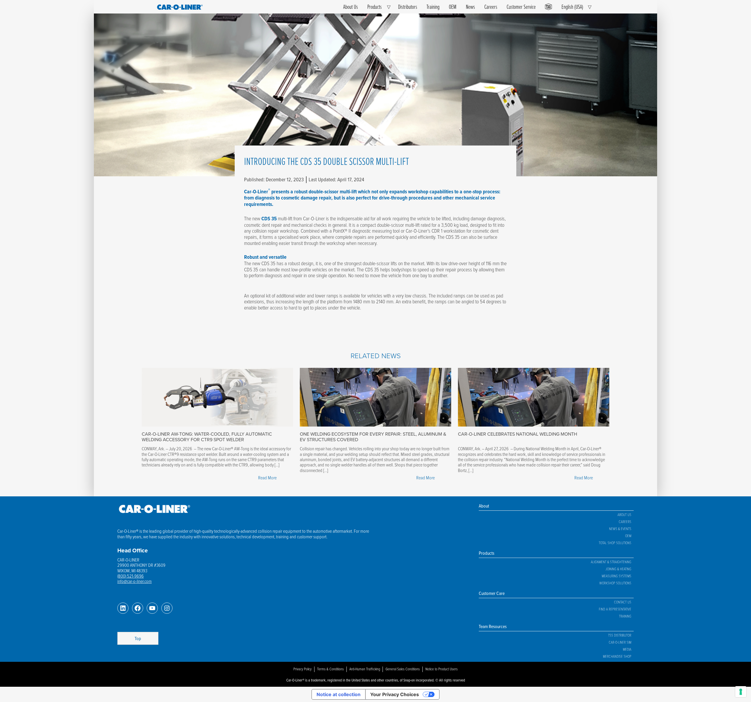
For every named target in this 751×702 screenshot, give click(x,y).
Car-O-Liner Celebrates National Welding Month (517, 434)
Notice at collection (339, 694)
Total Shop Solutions (615, 542)
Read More (269, 478)
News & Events (620, 528)
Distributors (407, 7)
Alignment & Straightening (611, 561)
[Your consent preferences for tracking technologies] (740, 691)
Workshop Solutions (615, 583)
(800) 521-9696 (130, 576)
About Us (350, 7)
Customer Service (521, 7)
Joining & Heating (618, 568)
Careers (490, 7)
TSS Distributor (619, 635)
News (470, 7)
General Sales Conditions (402, 668)
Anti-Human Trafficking (364, 668)
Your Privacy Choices (394, 694)
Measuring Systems (616, 575)
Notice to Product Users (441, 668)
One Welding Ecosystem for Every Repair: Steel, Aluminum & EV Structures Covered (373, 436)
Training (433, 7)
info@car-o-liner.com (134, 581)
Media (627, 649)
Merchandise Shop (617, 656)
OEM (452, 7)
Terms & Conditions (330, 668)
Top (138, 638)
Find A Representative (615, 609)
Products (374, 7)
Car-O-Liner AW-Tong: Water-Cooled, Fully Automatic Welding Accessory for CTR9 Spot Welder (207, 436)
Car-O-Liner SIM (620, 642)
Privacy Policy (302, 668)
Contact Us (622, 602)
